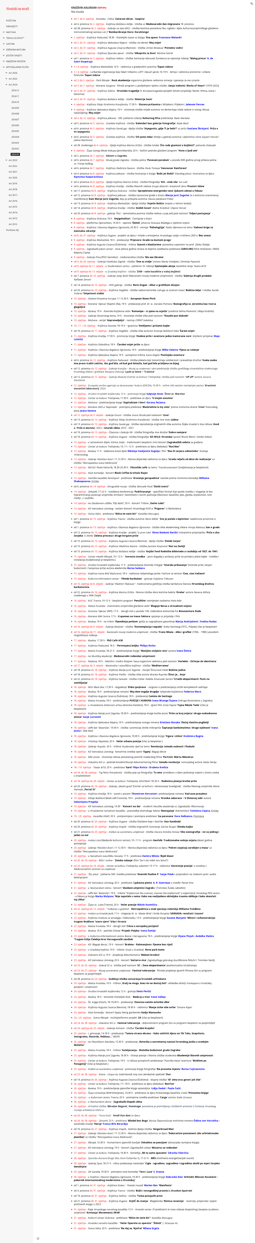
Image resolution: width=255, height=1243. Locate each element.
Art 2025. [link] (13, 78)
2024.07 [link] (15, 119)
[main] (144, 617)
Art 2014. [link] (13, 212)
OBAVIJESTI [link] (12, 26)
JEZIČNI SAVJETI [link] (14, 55)
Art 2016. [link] (13, 200)
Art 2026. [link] (13, 72)
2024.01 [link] (15, 154)
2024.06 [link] (15, 125)
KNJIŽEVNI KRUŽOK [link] (16, 61)
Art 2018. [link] (13, 189)
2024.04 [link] (15, 136)
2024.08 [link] (15, 113)
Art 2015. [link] (13, 206)
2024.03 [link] (15, 142)
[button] (252, 4)
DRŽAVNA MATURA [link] (16, 49)
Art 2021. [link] (13, 171)
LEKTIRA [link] (10, 43)
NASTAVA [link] (11, 32)
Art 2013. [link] (13, 218)
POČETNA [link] (11, 20)
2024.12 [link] (15, 90)
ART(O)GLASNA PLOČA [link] (17, 67)
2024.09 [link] (15, 107)
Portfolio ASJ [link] (12, 230)
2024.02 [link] (15, 148)
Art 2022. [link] (13, 166)
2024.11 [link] (15, 96)
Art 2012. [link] (13, 224)
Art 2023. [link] (13, 160)
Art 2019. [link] (13, 183)
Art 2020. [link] (13, 177)
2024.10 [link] (15, 102)
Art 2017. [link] (13, 195)
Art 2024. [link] (13, 84)
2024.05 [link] (15, 131)
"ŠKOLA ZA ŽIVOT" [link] (15, 38)
